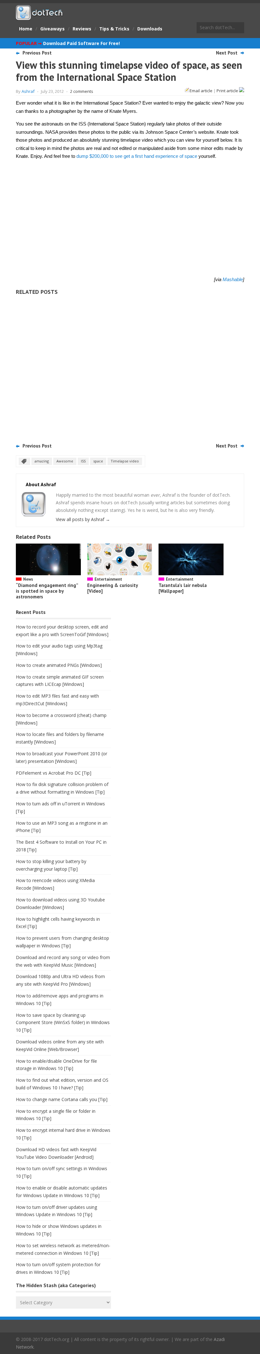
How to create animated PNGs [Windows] (59, 665)
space (98, 461)
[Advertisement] (130, 366)
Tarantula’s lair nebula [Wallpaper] (183, 588)
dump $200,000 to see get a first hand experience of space (136, 156)
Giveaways (52, 29)
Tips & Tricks (114, 29)
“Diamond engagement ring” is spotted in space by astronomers (47, 591)
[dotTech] (39, 16)
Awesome (64, 461)
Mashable (233, 279)
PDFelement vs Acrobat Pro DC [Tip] (53, 773)
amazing (42, 461)
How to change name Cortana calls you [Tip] (61, 1099)
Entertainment (108, 579)
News (28, 579)
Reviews (82, 29)
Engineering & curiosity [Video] (112, 588)
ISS (83, 461)
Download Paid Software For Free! (81, 43)
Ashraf (28, 91)
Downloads (149, 29)
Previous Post (37, 53)
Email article (201, 90)
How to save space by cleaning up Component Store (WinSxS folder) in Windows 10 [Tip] (63, 1022)
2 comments (81, 91)
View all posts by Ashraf (83, 519)
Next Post (226, 53)
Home (25, 29)
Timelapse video (125, 461)
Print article (228, 90)
